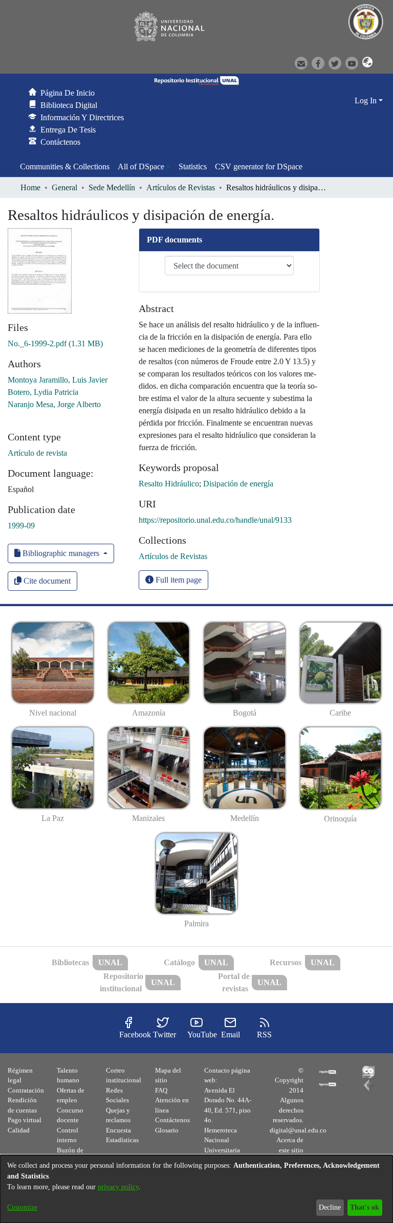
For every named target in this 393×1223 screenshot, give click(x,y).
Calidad (19, 1130)
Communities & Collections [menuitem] (65, 166)
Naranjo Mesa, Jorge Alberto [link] (54, 404)
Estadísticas (122, 1140)
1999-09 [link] (21, 525)
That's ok (364, 1207)
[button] (364, 62)
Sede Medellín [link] (112, 187)
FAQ (161, 1090)
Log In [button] (367, 100)
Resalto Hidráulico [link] (169, 483)
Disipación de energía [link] (238, 483)
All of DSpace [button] (141, 166)
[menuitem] (144, 167)
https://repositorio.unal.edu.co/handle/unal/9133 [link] (215, 520)
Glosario (167, 1130)
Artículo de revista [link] (37, 453)
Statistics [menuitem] (193, 166)
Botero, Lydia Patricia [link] (43, 392)
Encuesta (118, 1130)
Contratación (26, 1090)
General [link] (64, 187)
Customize (22, 1207)
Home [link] (30, 187)
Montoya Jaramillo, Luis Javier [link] (57, 379)
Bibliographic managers (60, 553)
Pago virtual (24, 1120)
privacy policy (118, 1187)
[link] (55, 343)
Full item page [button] (178, 579)
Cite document (46, 580)
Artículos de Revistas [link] (180, 187)
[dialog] (196, 1189)
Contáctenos (172, 1120)
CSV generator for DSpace (258, 166)
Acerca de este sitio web (289, 1150)
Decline (330, 1207)
